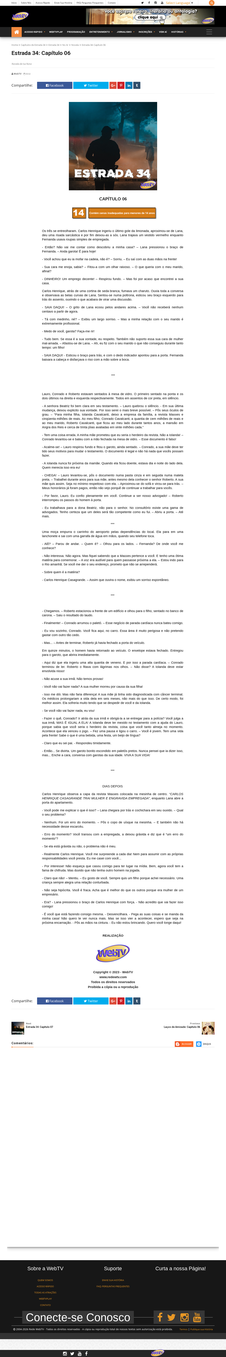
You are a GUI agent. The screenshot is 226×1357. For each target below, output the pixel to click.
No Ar (65, 44)
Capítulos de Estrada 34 (33, 44)
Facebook (56, 85)
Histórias (177, 32)
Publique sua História (201, 1329)
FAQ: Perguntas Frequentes (90, 2)
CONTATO (45, 1305)
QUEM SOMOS (45, 1280)
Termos (184, 1329)
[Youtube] (197, 1317)
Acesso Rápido (43, 2)
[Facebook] (160, 1317)
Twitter (92, 85)
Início (14, 2)
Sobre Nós (26, 2)
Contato (112, 2)
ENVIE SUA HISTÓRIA (113, 1280)
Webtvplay (56, 32)
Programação (76, 32)
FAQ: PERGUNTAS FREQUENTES (113, 1286)
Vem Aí (163, 32)
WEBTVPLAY (45, 1298)
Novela (75, 44)
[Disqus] (113, 1101)
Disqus (207, 1043)
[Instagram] (184, 1317)
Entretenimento (99, 32)
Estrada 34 (53, 44)
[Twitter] (171, 1317)
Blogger (187, 1043)
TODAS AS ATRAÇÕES (45, 1292)
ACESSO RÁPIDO (45, 1286)
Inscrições (145, 32)
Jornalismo (124, 32)
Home (14, 44)
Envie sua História (63, 2)
